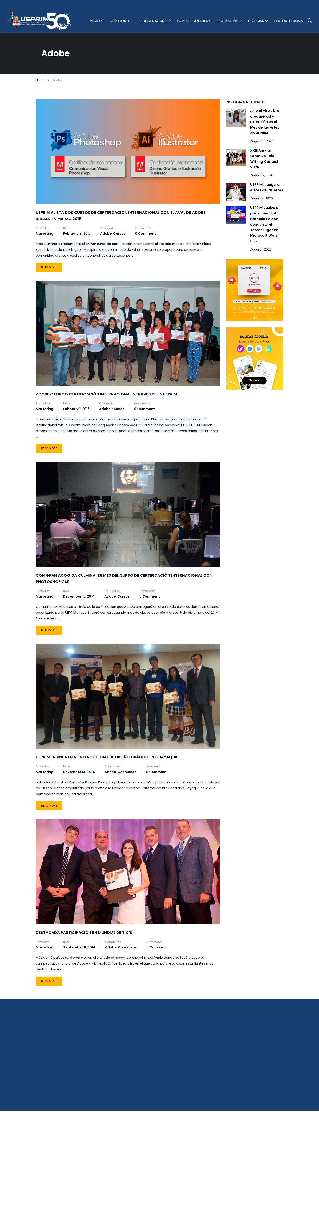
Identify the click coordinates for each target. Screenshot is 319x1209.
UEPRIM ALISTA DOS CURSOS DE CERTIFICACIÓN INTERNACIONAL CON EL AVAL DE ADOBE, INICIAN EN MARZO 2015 (121, 215)
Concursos (127, 772)
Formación (227, 20)
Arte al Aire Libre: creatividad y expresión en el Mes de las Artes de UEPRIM (265, 121)
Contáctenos (287, 20)
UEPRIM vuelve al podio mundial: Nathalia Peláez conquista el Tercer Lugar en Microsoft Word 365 (264, 224)
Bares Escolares (192, 20)
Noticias (256, 20)
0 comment (145, 233)
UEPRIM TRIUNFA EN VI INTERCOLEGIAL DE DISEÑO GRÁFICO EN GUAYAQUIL (107, 757)
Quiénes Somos (154, 20)
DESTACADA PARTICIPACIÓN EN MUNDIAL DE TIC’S (84, 932)
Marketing (44, 233)
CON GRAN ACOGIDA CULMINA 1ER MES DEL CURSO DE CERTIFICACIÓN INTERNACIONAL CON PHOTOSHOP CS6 (124, 578)
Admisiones (119, 20)
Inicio (94, 20)
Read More (51, 266)
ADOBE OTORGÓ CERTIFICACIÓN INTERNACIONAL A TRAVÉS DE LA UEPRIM (106, 394)
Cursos (119, 233)
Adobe (106, 233)
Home (40, 80)
